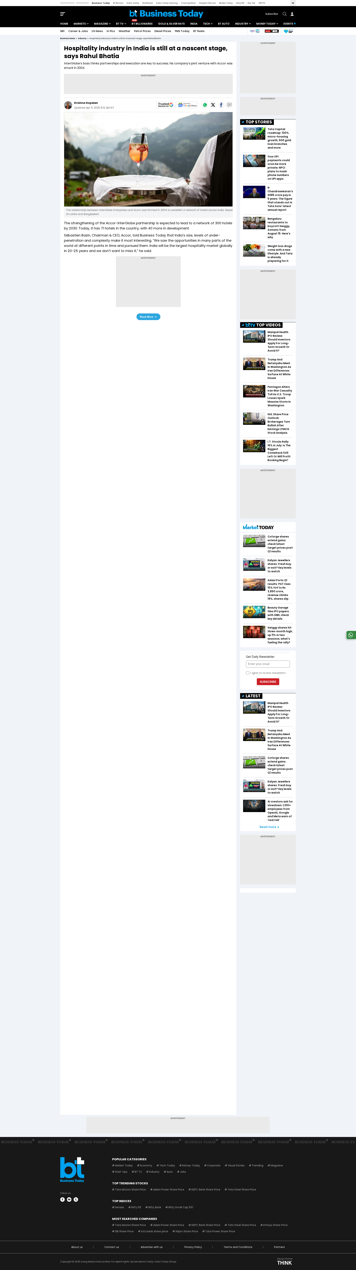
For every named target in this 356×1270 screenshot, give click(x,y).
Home (64, 24)
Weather (124, 31)
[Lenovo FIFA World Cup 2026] (271, 31)
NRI (62, 31)
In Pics (111, 31)
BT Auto (224, 24)
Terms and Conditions (238, 1247)
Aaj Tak (251, 2)
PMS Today (182, 31)
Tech (206, 24)
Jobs (183, 1172)
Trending (257, 1165)
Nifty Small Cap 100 (180, 1207)
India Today (133, 2)
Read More (146, 316)
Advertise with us (152, 1247)
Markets (80, 24)
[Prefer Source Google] (165, 105)
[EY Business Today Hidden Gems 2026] (288, 31)
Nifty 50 (136, 1207)
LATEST (253, 695)
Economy (146, 1165)
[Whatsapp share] (205, 105)
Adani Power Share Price (168, 1189)
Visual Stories (236, 1165)
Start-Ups (121, 1172)
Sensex (119, 1207)
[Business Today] (166, 14)
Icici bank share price (154, 1231)
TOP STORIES (259, 122)
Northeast (147, 2)
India (193, 24)
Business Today (101, 2)
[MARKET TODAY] (258, 528)
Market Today (124, 1165)
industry (82, 38)
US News (97, 31)
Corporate (213, 1165)
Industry (241, 24)
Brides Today (226, 2)
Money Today (265, 24)
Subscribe (271, 14)
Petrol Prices (142, 31)
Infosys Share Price (275, 1225)
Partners (279, 1247)
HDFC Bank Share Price (205, 1189)
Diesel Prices (162, 31)
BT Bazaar (118, 2)
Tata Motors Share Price (130, 1189)
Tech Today (167, 1165)
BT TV (119, 24)
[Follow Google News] (187, 105)
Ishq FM (240, 2)
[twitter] (76, 1199)
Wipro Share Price (186, 1231)
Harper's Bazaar (207, 2)
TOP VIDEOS (268, 324)
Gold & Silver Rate (171, 24)
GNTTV (261, 2)
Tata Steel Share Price (242, 1189)
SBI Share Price (124, 1231)
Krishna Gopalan (86, 103)
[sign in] (292, 14)
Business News (67, 38)
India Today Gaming (167, 2)
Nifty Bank (154, 1207)
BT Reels (199, 31)
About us (77, 1247)
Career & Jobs (78, 31)
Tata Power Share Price (220, 1231)
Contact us (111, 1247)
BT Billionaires (142, 24)
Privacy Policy (193, 1247)
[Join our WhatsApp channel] (351, 638)
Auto (170, 1172)
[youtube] (69, 1199)
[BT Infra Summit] (254, 31)
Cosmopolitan (188, 2)
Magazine (101, 24)
